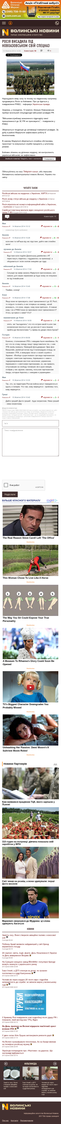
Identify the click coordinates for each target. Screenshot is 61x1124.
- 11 (57, 237)
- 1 (58, 337)
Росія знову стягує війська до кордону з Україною (25, 198)
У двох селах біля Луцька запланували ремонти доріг (27, 1035)
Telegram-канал (30, 171)
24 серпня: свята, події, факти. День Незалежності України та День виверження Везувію (29, 954)
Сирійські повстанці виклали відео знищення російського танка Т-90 (28, 211)
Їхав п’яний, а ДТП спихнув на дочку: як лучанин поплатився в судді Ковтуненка (24, 972)
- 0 (58, 226)
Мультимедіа (30, 1063)
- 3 (58, 252)
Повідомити (49, 159)
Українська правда (41, 104)
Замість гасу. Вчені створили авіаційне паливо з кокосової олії (29, 936)
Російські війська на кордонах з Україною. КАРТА (24, 193)
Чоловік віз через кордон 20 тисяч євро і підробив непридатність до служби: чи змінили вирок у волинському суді (29, 982)
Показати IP (6, 226)
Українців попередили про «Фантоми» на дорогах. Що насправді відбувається (27, 1051)
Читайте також (30, 188)
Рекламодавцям (26, 1120)
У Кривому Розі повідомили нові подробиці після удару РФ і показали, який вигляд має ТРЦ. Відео (29, 1018)
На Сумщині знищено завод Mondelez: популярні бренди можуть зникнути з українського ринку (28, 962)
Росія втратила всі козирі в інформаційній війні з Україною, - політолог (29, 205)
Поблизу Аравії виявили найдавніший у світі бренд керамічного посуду (25, 945)
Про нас (5, 1120)
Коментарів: (30, 50)
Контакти (14, 1120)
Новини (30, 929)
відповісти (47, 226)
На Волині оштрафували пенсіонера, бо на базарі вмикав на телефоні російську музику (29, 1043)
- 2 (58, 269)
